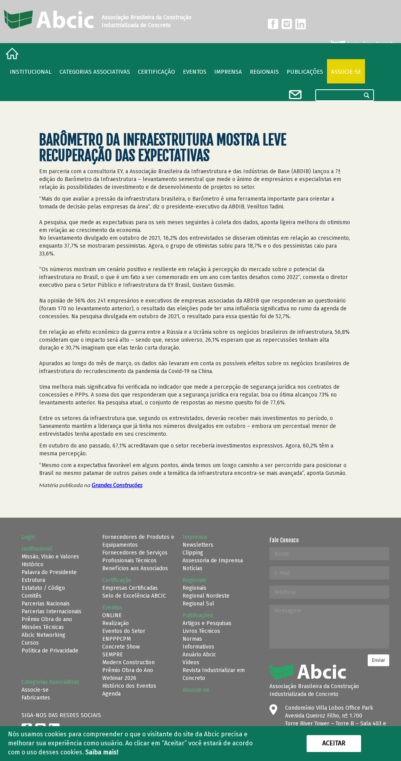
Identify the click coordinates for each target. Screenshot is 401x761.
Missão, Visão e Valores (50, 556)
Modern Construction (128, 662)
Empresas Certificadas (130, 588)
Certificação (156, 71)
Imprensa (228, 71)
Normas (192, 639)
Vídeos (190, 662)
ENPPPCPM (116, 639)
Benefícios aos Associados (135, 568)
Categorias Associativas (95, 71)
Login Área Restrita (370, 44)
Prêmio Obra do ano (47, 619)
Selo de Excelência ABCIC (134, 595)
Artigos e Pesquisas (206, 623)
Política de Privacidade (50, 650)
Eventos (194, 71)
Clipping (192, 552)
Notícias (192, 568)
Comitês (32, 595)
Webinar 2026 (119, 678)
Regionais (194, 588)
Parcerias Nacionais (46, 603)
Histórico (32, 564)
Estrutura (33, 580)
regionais (264, 71)
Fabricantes (36, 697)
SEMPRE (112, 654)
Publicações (305, 71)
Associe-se (346, 71)
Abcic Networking (43, 635)
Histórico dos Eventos (129, 686)
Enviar (378, 660)
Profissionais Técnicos (129, 560)
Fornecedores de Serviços (135, 552)
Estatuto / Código (43, 588)
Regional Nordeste (205, 595)
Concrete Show (121, 646)
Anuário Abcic (199, 654)
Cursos (30, 643)
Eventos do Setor (123, 631)
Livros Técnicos (201, 631)
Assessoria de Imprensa (212, 560)
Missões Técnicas (43, 627)
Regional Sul (198, 603)
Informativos (198, 646)
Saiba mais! (101, 752)
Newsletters (197, 545)
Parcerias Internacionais (51, 611)
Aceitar (333, 743)
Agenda (111, 693)
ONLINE (112, 615)
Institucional (31, 71)
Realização (115, 623)
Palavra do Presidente (49, 572)
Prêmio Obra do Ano (127, 670)
